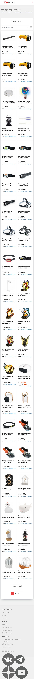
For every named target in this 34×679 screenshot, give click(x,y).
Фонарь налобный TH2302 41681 (8, 184)
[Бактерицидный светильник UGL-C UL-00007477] (25, 120)
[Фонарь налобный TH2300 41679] (9, 148)
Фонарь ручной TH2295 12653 (23, 74)
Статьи (4, 615)
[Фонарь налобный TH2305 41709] (25, 231)
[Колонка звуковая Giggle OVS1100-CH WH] (25, 397)
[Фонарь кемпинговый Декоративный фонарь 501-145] (9, 480)
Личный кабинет (7, 633)
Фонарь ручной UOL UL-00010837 (8, 461)
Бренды (4, 624)
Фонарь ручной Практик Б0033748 (8, 46)
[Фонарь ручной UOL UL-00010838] (25, 453)
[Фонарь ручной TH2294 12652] (9, 65)
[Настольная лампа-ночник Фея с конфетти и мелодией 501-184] (25, 480)
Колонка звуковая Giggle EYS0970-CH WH (8, 407)
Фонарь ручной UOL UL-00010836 (24, 434)
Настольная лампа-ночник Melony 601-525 (8, 572)
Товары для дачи (18, 12)
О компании (5, 612)
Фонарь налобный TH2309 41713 (24, 267)
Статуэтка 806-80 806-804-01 (24, 349)
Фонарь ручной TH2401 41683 (7, 212)
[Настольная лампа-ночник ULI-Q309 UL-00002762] (25, 93)
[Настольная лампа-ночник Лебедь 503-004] (9, 508)
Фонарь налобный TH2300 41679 (8, 157)
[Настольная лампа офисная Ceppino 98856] (9, 286)
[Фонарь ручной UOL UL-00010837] (9, 453)
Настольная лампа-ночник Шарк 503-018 (24, 517)
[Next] (21, 593)
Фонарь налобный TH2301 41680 (24, 157)
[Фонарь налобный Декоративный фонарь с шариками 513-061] (25, 535)
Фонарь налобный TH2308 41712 (8, 267)
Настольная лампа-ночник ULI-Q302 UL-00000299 (8, 102)
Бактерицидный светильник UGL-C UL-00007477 (24, 130)
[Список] (31, 27)
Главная (3, 12)
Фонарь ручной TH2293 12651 (23, 46)
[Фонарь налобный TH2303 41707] (25, 203)
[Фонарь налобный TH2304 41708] (9, 231)
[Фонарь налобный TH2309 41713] (25, 258)
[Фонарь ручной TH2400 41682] (25, 175)
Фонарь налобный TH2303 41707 (24, 212)
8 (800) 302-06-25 (7, 644)
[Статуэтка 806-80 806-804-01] (25, 341)
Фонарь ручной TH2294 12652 (7, 74)
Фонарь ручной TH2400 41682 (23, 184)
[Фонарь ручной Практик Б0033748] (9, 38)
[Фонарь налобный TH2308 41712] (9, 258)
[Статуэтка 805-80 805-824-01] (9, 313)
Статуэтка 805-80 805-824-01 (8, 322)
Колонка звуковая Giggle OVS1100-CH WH (24, 407)
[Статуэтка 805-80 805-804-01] (25, 286)
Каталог (10, 12)
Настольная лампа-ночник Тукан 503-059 (8, 545)
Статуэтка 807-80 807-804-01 (8, 377)
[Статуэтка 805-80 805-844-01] (25, 313)
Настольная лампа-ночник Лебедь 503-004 (8, 517)
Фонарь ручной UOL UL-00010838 (24, 461)
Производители (7, 627)
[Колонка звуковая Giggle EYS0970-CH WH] (9, 397)
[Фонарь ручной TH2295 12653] (25, 65)
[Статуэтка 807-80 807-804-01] (9, 368)
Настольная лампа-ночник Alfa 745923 (24, 571)
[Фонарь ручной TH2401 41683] (9, 203)
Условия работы (7, 630)
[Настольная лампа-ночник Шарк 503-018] (25, 508)
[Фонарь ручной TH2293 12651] (25, 38)
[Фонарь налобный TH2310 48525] (9, 425)
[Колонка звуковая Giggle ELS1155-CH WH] (25, 368)
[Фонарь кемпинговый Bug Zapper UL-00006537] (9, 120)
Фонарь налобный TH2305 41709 (24, 239)
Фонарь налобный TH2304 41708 (8, 239)
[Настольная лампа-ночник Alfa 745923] (25, 563)
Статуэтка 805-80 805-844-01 (24, 322)
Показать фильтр (17, 21)
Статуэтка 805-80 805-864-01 (8, 349)
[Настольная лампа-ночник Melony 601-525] (9, 563)
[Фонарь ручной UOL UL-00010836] (25, 425)
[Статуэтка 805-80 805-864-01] (9, 341)
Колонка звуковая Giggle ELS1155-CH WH (24, 378)
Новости (4, 618)
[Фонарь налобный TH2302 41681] (9, 175)
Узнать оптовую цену (10, 54)
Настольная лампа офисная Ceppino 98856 (8, 295)
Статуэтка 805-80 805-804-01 (24, 294)
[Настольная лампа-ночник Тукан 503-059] (9, 535)
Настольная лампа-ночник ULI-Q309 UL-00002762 (25, 102)
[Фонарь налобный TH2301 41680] (25, 148)
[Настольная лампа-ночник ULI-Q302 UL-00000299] (9, 93)
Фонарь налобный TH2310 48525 (8, 434)
